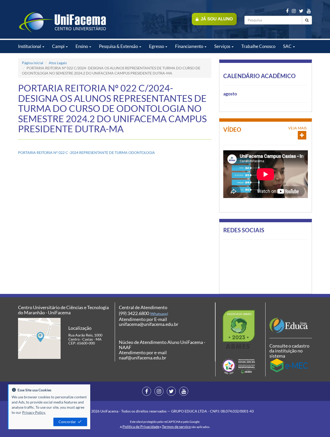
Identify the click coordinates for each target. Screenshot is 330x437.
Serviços (222, 46)
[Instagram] (294, 11)
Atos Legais (58, 63)
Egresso (157, 46)
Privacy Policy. (34, 412)
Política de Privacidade (140, 426)
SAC (287, 46)
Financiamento (189, 46)
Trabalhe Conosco (258, 46)
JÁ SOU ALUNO (217, 19)
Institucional (30, 46)
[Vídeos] (302, 135)
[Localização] (39, 338)
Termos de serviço (176, 426)
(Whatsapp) (159, 313)
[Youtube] (309, 11)
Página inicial (32, 63)
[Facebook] (287, 11)
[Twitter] (301, 11)
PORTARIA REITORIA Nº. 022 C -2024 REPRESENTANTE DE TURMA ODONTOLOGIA (86, 152)
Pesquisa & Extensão (119, 46)
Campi (58, 46)
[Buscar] (307, 20)
